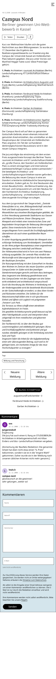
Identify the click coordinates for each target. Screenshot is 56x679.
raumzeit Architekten (33, 70)
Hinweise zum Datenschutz (34, 580)
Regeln (24, 600)
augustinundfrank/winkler (27, 395)
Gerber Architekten (32, 108)
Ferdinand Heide (31, 93)
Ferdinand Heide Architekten (27, 401)
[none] (28, 389)
